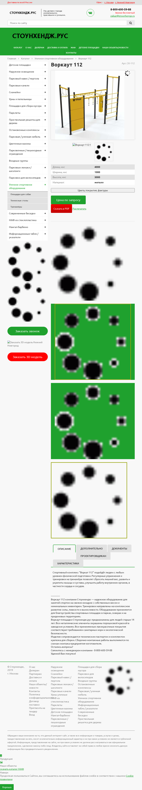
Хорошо (6, 787)
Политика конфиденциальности (41, 696)
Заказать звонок (27, 331)
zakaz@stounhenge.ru (122, 15)
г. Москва (109, 2)
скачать (12, 768)
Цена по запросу (68, 200)
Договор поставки (34, 702)
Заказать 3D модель (27, 357)
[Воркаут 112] (89, 105)
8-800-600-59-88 (120, 9)
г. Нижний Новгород (125, 2)
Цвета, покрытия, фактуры (93, 190)
